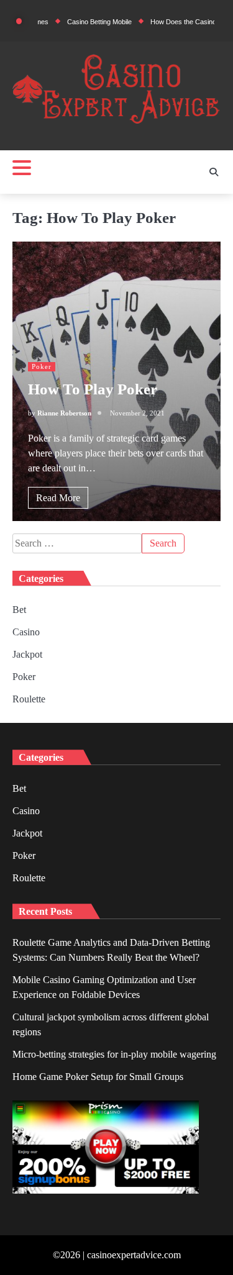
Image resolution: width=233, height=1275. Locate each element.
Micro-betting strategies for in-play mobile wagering (114, 1054)
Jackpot (27, 654)
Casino (26, 632)
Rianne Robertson (64, 413)
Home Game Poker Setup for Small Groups (97, 1076)
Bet (19, 609)
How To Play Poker (92, 389)
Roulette (28, 699)
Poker (42, 366)
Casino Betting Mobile (87, 21)
